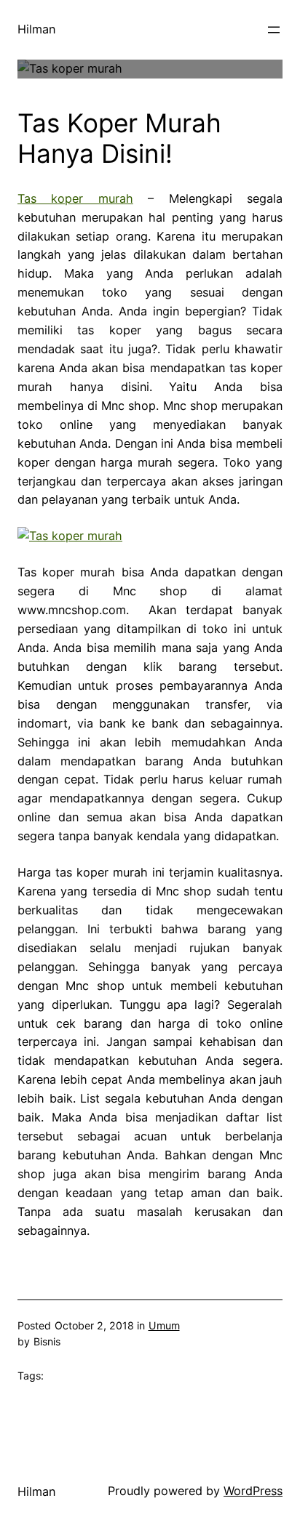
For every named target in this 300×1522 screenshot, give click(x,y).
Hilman (36, 29)
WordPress (253, 1490)
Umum (164, 1325)
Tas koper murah (75, 198)
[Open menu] (274, 30)
